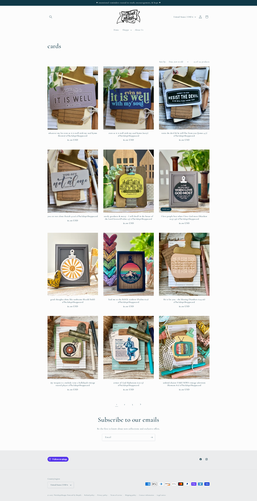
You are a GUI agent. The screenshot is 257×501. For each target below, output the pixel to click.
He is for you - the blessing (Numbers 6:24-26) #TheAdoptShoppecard (184, 300)
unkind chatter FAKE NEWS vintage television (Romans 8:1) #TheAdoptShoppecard (184, 384)
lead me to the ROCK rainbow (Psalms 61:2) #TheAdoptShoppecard (128, 300)
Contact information (146, 495)
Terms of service (116, 495)
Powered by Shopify (74, 495)
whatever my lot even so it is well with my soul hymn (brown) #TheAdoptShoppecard (72, 134)
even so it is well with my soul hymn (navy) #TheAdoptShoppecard (128, 134)
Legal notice (161, 495)
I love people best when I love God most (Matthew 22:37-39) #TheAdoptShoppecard (184, 217)
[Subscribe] (151, 437)
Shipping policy (130, 495)
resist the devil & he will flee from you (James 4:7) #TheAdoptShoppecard (184, 134)
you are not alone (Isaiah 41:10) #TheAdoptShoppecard (73, 216)
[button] (51, 17)
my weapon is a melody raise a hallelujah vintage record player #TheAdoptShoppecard (72, 384)
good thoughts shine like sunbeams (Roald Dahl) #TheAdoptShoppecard (72, 300)
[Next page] (140, 404)
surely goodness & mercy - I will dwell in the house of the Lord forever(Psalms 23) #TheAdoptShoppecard (128, 217)
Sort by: (162, 62)
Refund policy (89, 495)
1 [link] (116, 404)
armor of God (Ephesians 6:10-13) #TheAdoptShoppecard (128, 384)
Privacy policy (102, 495)
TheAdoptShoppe (60, 495)
